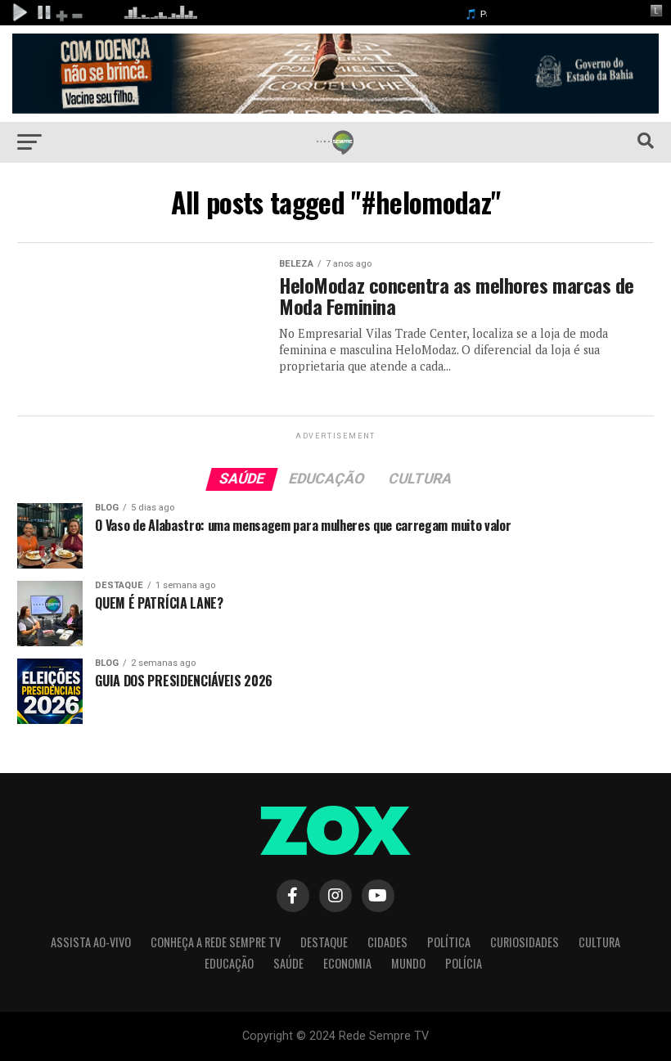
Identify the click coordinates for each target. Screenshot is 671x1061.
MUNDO (408, 963)
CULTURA (599, 942)
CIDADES (387, 942)
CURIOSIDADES (524, 942)
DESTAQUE (324, 942)
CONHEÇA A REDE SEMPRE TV (216, 942)
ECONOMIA (347, 963)
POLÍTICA (449, 942)
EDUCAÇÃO (229, 963)
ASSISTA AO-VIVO (91, 942)
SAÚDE (288, 963)
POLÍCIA (463, 963)
